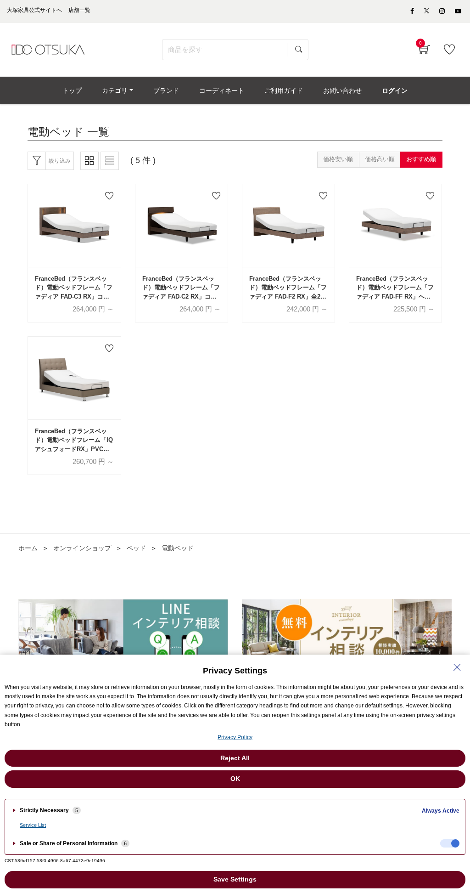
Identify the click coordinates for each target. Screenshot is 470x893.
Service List (33, 825)
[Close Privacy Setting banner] (457, 667)
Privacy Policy (235, 737)
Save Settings (235, 879)
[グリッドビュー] (89, 161)
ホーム (28, 548)
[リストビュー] (110, 161)
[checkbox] (449, 843)
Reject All (235, 758)
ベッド (136, 548)
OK (235, 778)
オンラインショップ (82, 548)
